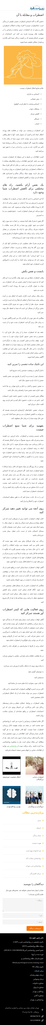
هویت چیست (36, 843)
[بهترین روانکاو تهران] (12, 788)
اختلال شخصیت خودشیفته (12, 777)
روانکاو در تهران (38, 991)
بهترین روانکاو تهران (14, 807)
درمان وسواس (38, 979)
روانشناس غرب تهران (33, 866)
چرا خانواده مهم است (33, 851)
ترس (39, 820)
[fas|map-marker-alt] (41, 1010)
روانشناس (13, 746)
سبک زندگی (37, 835)
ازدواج (39, 828)
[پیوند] (37, 7)
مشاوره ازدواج (38, 987)
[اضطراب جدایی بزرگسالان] (35, 758)
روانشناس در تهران (37, 1000)
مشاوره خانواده (38, 983)
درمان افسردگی (35, 874)
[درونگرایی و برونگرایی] (35, 788)
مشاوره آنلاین (39, 996)
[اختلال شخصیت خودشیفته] (12, 758)
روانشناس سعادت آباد (33, 858)
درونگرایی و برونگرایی (36, 807)
